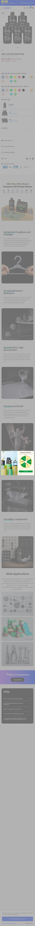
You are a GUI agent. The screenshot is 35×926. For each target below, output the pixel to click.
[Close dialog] (33, 451)
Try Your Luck (26, 471)
